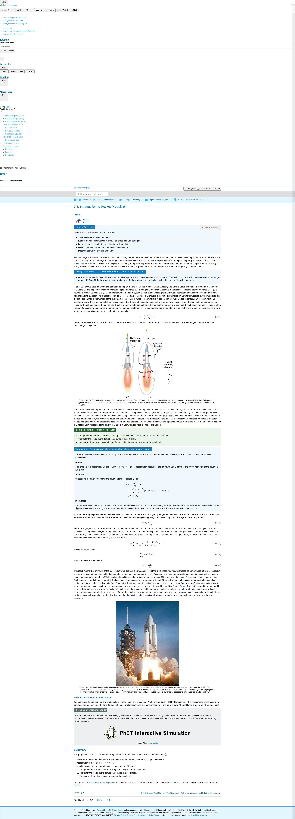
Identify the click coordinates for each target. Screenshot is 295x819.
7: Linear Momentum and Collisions (192, 200)
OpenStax (85, 219)
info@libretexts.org (199, 815)
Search (78, 194)
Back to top (78, 793)
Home (85, 200)
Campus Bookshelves (105, 200)
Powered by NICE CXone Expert (110, 810)
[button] (9, 152)
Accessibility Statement (152, 815)
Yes (101, 800)
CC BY (174, 782)
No (112, 800)
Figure (183, 586)
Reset (4, 67)
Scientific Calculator (13, 134)
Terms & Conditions (135, 815)
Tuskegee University (132, 200)
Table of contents (211, 228)
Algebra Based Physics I (159, 200)
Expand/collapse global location (219, 199)
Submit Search (8, 51)
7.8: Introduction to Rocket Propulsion (100, 782)
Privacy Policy (120, 815)
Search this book (7, 43)
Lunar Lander (153, 743)
